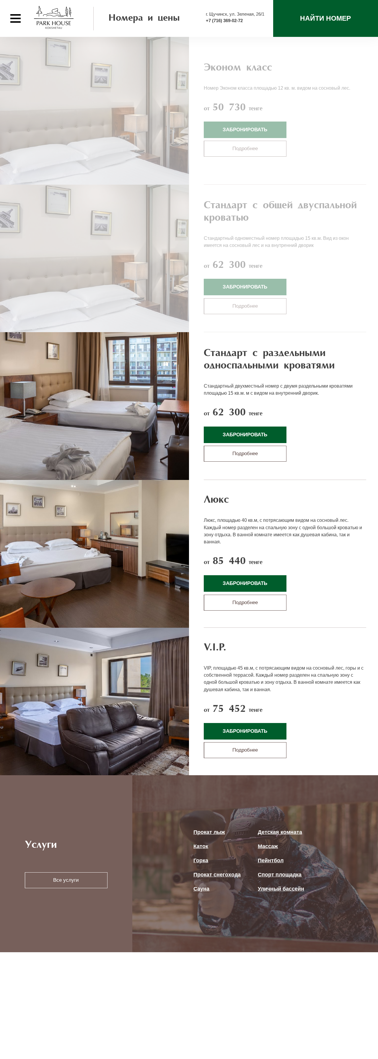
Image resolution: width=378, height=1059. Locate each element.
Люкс (216, 500)
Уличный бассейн (281, 889)
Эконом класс (238, 68)
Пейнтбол (271, 860)
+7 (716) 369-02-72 (224, 20)
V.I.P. (215, 648)
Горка (200, 860)
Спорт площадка (280, 875)
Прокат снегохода (217, 875)
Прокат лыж (209, 832)
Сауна (201, 889)
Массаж (268, 846)
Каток (200, 846)
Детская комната (280, 832)
